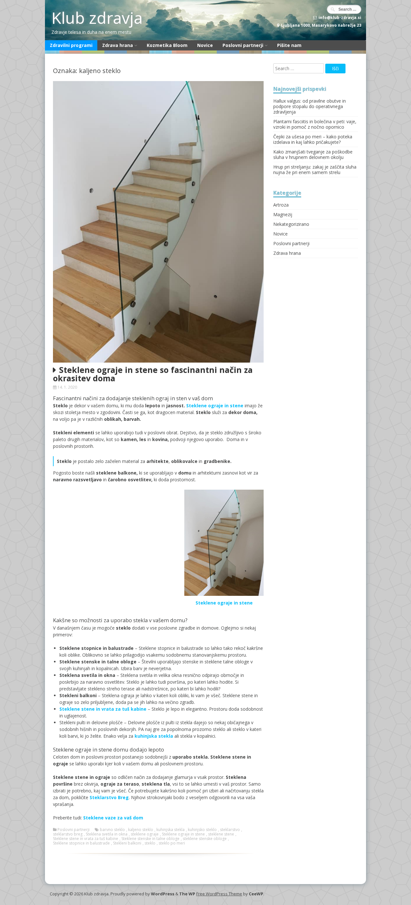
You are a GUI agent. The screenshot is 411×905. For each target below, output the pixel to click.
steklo (149, 843)
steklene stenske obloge (205, 838)
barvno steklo (112, 829)
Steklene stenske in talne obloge (150, 838)
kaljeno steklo (140, 829)
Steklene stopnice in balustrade (81, 843)
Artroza (281, 205)
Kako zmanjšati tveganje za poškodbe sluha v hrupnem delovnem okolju (313, 154)
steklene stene (221, 834)
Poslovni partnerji (243, 45)
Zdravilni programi (71, 45)
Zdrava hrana (117, 45)
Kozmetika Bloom (167, 45)
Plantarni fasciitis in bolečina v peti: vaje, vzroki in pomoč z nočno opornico (314, 124)
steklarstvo (230, 829)
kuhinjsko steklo (202, 829)
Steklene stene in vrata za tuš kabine (85, 838)
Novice (205, 45)
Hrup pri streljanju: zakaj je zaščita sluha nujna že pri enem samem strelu (314, 169)
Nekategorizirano (291, 224)
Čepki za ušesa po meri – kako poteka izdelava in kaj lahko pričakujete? (312, 139)
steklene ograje (145, 834)
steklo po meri (172, 843)
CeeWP (256, 894)
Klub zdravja (97, 18)
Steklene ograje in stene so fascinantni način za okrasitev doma (153, 373)
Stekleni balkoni (127, 843)
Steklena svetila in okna (106, 834)
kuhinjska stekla (154, 736)
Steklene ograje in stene (224, 603)
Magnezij (282, 214)
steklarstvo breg (68, 834)
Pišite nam (289, 45)
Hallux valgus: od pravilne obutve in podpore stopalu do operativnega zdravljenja (309, 106)
